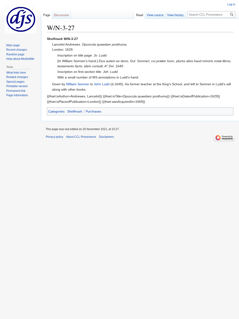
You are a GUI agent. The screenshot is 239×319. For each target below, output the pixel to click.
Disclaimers (106, 136)
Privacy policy (54, 136)
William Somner (77, 84)
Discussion (61, 15)
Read (139, 15)
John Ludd (101, 84)
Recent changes (16, 49)
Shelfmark (74, 111)
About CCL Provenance (81, 136)
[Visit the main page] (20, 18)
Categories (56, 111)
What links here (16, 72)
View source (155, 15)
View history (175, 15)
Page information (17, 95)
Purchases (93, 111)
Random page (15, 54)
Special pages (15, 81)
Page (46, 15)
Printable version (17, 86)
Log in (231, 4)
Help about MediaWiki (20, 58)
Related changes (17, 77)
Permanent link (15, 90)
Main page (13, 45)
